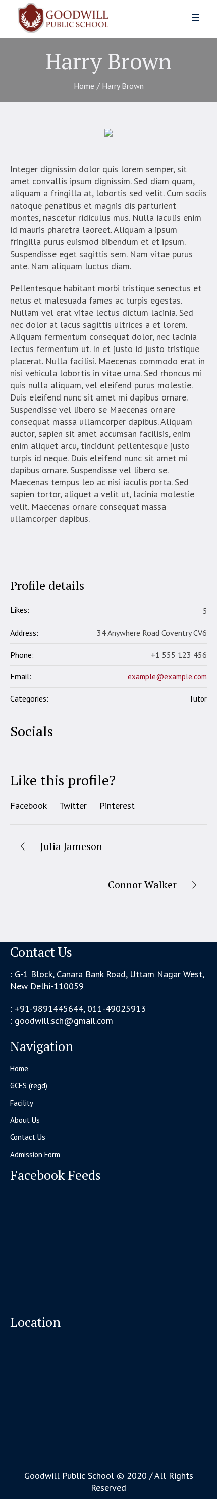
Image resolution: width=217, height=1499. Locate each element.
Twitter (73, 805)
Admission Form (35, 1154)
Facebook (28, 805)
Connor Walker (142, 884)
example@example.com (167, 676)
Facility (21, 1103)
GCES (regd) (28, 1085)
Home (84, 86)
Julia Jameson (71, 846)
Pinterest (117, 805)
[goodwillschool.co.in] (57, 24)
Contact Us (27, 1137)
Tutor (198, 699)
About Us (25, 1120)
